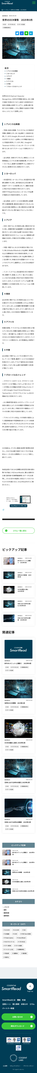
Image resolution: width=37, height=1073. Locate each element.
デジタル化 (12, 24)
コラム (7, 9)
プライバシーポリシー (28, 1066)
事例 (5, 910)
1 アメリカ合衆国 (12, 71)
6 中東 (9, 84)
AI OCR (7, 930)
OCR (15, 934)
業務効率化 (7, 27)
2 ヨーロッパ (11, 74)
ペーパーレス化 (9, 949)
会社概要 (5, 1066)
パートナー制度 (8, 1008)
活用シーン (6, 1004)
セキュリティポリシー (15, 1066)
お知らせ (24, 1004)
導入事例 (15, 1004)
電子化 (7, 957)
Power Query (9, 938)
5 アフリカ (10, 81)
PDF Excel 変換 (26, 934)
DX (5, 24)
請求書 (24, 953)
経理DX (16, 953)
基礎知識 (6, 913)
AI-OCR (16, 930)
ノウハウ (6, 907)
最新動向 (5, 15)
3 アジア (9, 76)
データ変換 (8, 945)
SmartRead (21, 938)
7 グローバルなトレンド (14, 86)
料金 (24, 1000)
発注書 (7, 953)
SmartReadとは (8, 1000)
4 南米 (9, 79)
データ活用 (22, 24)
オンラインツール (9, 941)
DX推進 (7, 934)
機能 (18, 1000)
